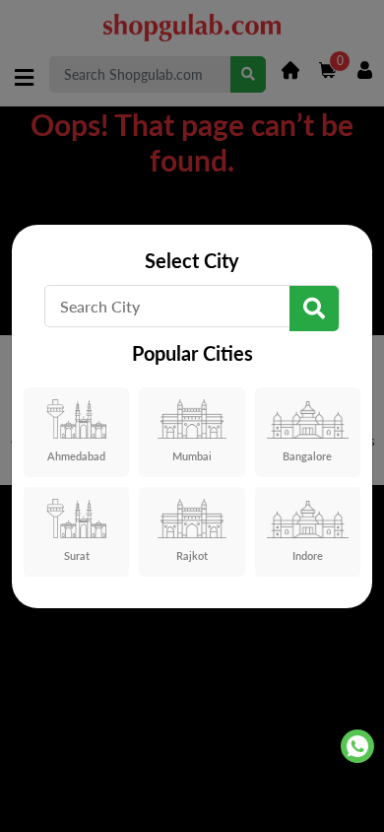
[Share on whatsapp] (357, 746)
